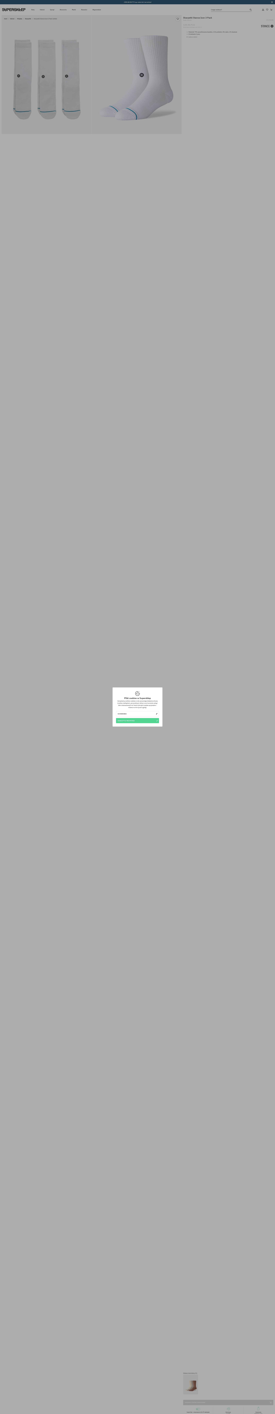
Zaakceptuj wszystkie (126, 721)
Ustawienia (122, 714)
